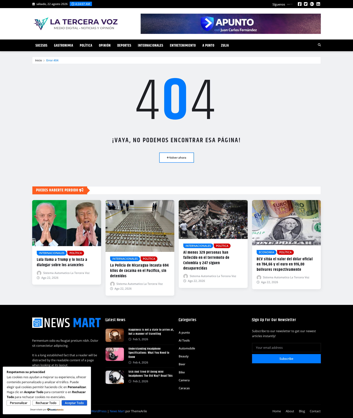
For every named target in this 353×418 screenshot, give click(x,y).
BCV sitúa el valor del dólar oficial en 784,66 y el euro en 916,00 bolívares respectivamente (285, 264)
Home (276, 411)
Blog (302, 411)
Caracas (184, 388)
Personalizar (18, 403)
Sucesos (41, 45)
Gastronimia (63, 45)
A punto (208, 45)
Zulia (225, 45)
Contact (315, 411)
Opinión (105, 45)
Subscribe (286, 359)
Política (86, 45)
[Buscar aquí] (319, 45)
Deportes (124, 45)
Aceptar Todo (74, 403)
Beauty (184, 356)
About (290, 411)
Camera (184, 380)
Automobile (187, 348)
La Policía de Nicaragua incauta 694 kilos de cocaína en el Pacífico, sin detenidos (139, 270)
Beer (182, 364)
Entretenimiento (183, 45)
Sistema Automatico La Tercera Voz (66, 273)
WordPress (99, 411)
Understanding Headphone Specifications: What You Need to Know (149, 353)
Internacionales (150, 45)
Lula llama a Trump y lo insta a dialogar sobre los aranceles (62, 262)
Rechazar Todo (46, 403)
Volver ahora (177, 157)
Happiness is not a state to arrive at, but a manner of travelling (151, 332)
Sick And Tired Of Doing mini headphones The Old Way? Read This (151, 374)
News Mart (117, 411)
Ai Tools (184, 340)
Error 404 (52, 60)
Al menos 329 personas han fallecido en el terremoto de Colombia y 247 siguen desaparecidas (206, 260)
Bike (182, 372)
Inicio (38, 60)
